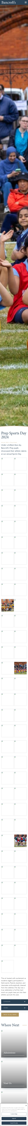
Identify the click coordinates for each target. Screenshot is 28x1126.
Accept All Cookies (14, 1123)
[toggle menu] (25, 2)
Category (10, 1002)
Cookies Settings (14, 1114)
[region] (14, 1114)
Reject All (14, 1118)
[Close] (26, 1105)
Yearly (6, 1008)
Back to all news (10, 1014)
